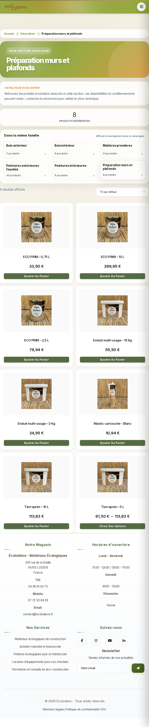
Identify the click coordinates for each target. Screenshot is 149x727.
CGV (103, 709)
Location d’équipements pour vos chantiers (40, 662)
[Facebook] (82, 640)
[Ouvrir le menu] (141, 6)
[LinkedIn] (124, 640)
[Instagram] (96, 640)
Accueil (9, 33)
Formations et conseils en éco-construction (40, 669)
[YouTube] (110, 640)
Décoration (27, 33)
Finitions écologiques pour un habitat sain (40, 654)
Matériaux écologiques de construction (40, 639)
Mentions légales (54, 709)
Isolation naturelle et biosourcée (40, 646)
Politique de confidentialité (83, 709)
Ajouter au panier (36, 276)
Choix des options (112, 526)
